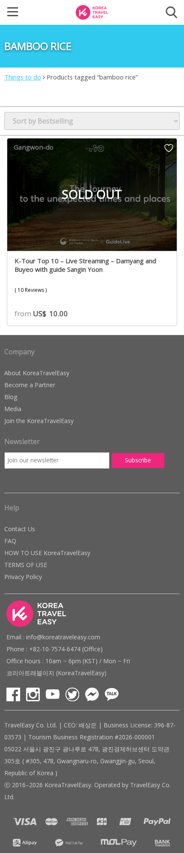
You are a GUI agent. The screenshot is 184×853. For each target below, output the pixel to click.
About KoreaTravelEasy (36, 373)
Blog (10, 397)
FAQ (10, 541)
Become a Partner (29, 385)
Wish (168, 151)
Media (12, 409)
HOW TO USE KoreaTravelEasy (47, 553)
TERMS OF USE (25, 565)
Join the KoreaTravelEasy (39, 421)
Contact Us (19, 529)
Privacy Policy (23, 577)
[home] (92, 11)
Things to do (22, 77)
